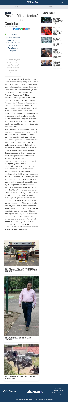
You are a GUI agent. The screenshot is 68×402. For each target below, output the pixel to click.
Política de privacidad (22, 399)
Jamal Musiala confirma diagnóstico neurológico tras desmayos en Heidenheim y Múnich (57, 31)
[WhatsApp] (21, 29)
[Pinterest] (24, 29)
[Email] (29, 29)
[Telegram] (26, 29)
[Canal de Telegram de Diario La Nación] (12, 392)
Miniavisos (52, 7)
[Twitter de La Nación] (7, 392)
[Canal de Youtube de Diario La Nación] (15, 392)
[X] (16, 29)
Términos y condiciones (46, 399)
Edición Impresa (58, 390)
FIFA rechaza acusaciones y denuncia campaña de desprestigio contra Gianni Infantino (57, 64)
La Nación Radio (17, 7)
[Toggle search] (62, 2)
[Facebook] (14, 29)
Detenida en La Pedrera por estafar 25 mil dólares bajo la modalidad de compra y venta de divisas (21, 269)
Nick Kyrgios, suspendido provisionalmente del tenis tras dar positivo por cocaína (58, 21)
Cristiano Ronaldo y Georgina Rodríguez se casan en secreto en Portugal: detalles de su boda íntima (57, 53)
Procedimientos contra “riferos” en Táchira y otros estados (21, 377)
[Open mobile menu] (4, 2)
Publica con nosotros (58, 393)
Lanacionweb (30, 7)
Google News (33, 399)
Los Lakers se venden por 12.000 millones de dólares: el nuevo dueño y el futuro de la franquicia (57, 42)
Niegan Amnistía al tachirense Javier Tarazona (18, 338)
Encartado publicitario (58, 395)
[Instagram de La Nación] (10, 392)
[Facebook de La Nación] (4, 392)
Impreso (42, 7)
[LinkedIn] (19, 29)
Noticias (8, 12)
